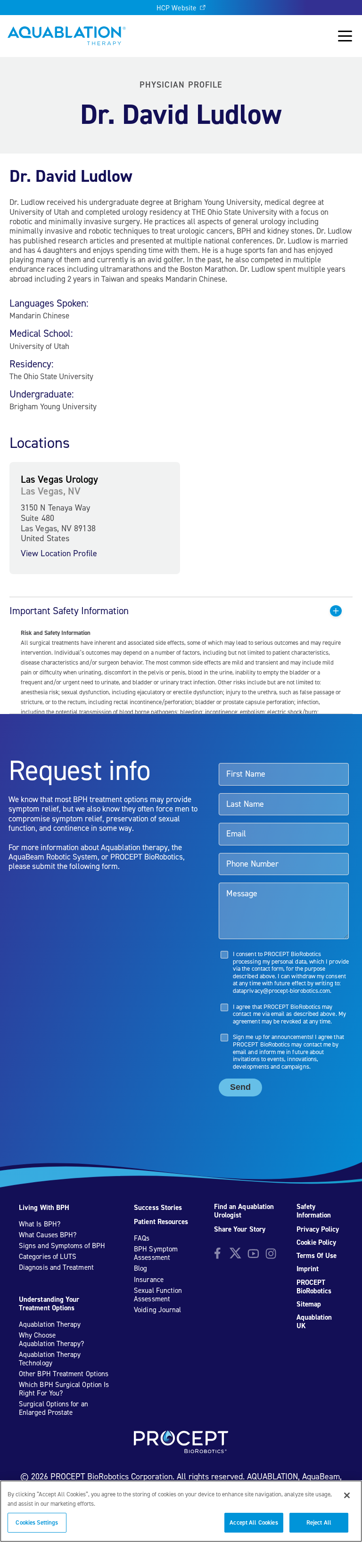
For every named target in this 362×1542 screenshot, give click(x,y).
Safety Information (313, 1210)
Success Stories (158, 1207)
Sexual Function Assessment (158, 1294)
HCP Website (176, 8)
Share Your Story (239, 1229)
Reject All (318, 1522)
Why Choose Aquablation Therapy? (51, 1339)
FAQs (141, 1238)
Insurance (149, 1279)
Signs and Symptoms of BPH (62, 1246)
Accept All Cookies (254, 1522)
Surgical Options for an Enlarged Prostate (53, 1408)
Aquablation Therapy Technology (50, 1358)
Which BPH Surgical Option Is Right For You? (64, 1388)
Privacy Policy (317, 1229)
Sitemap (308, 1304)
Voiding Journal (157, 1310)
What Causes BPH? (47, 1235)
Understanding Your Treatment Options (49, 1303)
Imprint (307, 1269)
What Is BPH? (39, 1224)
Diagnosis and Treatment (56, 1267)
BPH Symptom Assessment (156, 1253)
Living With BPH (44, 1207)
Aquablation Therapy (50, 1324)
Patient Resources (161, 1221)
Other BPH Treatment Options (63, 1374)
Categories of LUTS (47, 1256)
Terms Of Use (316, 1255)
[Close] (347, 1495)
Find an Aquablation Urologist (244, 1210)
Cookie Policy (316, 1242)
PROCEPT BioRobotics (314, 1286)
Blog (140, 1268)
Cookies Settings (37, 1522)
